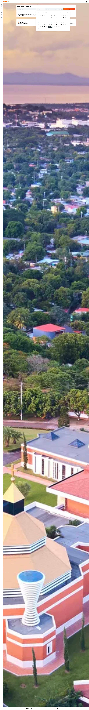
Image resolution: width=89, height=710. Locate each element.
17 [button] (61, 22)
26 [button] (42, 26)
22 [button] (49, 24)
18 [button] (40, 24)
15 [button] (49, 22)
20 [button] (44, 24)
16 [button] (51, 22)
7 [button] (54, 19)
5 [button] (42, 19)
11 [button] (40, 22)
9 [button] (51, 19)
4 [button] (40, 19)
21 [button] (54, 24)
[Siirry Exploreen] (1, 13)
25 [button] (40, 26)
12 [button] (42, 22)
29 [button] (49, 26)
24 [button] (38, 26)
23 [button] (51, 24)
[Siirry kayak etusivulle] (6, 1)
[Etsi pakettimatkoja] (1, 10)
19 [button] (42, 24)
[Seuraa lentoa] (1, 15)
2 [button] (51, 17)
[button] (2, 1)
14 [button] (54, 22)
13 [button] (44, 22)
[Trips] (1, 17)
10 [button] (38, 22)
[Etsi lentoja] (1, 4)
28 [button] (54, 26)
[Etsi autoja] (1, 8)
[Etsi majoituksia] (1, 6)
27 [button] (44, 26)
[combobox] (27, 9)
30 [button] (51, 26)
